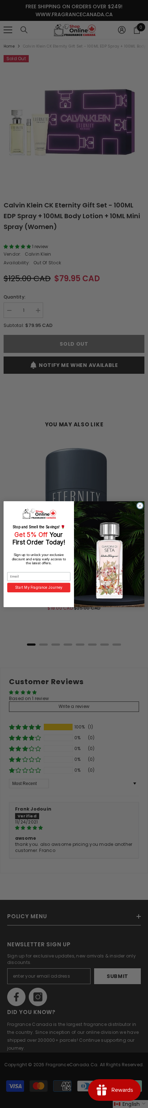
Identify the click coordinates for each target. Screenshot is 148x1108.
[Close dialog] (140, 505)
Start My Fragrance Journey (39, 587)
